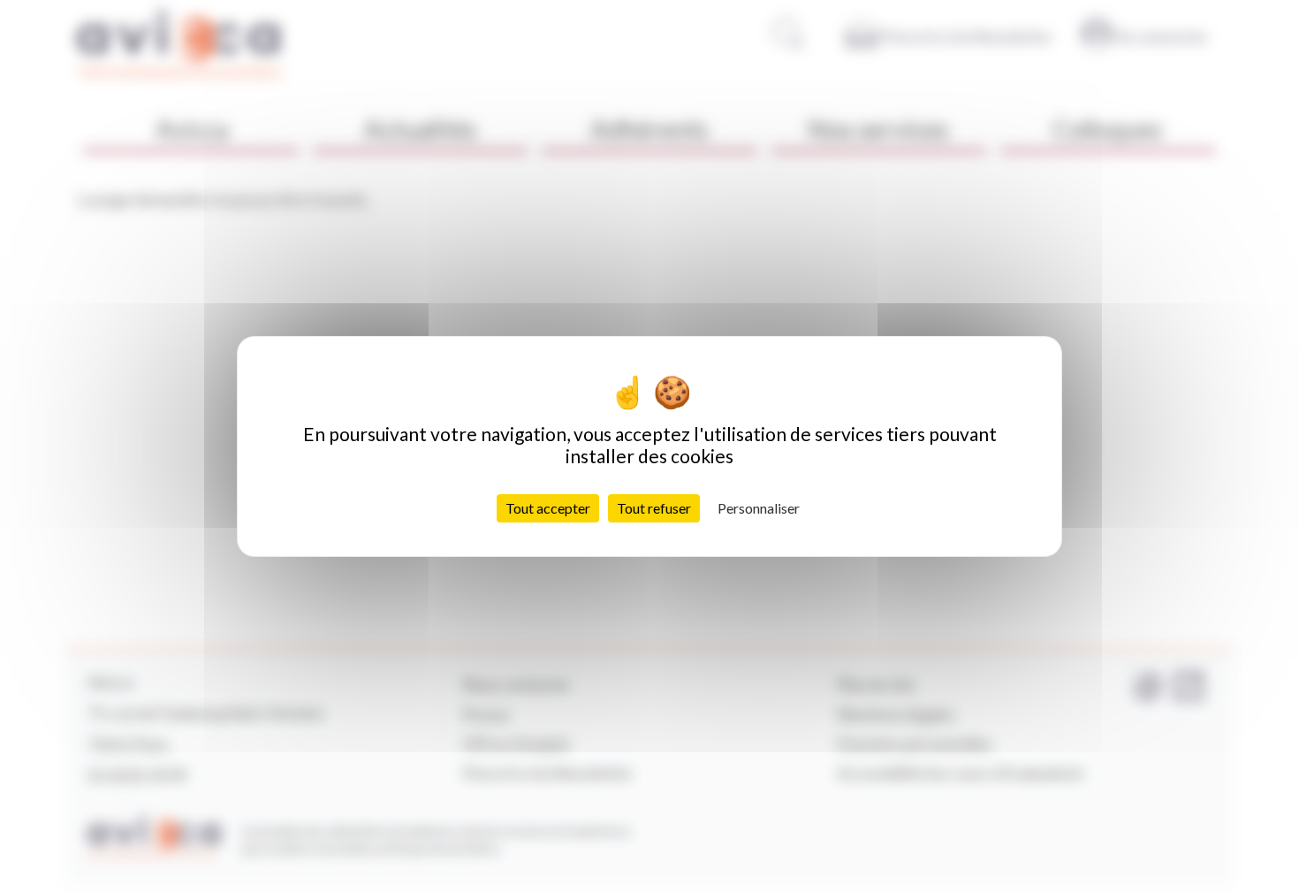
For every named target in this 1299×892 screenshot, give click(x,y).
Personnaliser (759, 507)
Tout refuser (654, 507)
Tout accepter (547, 507)
